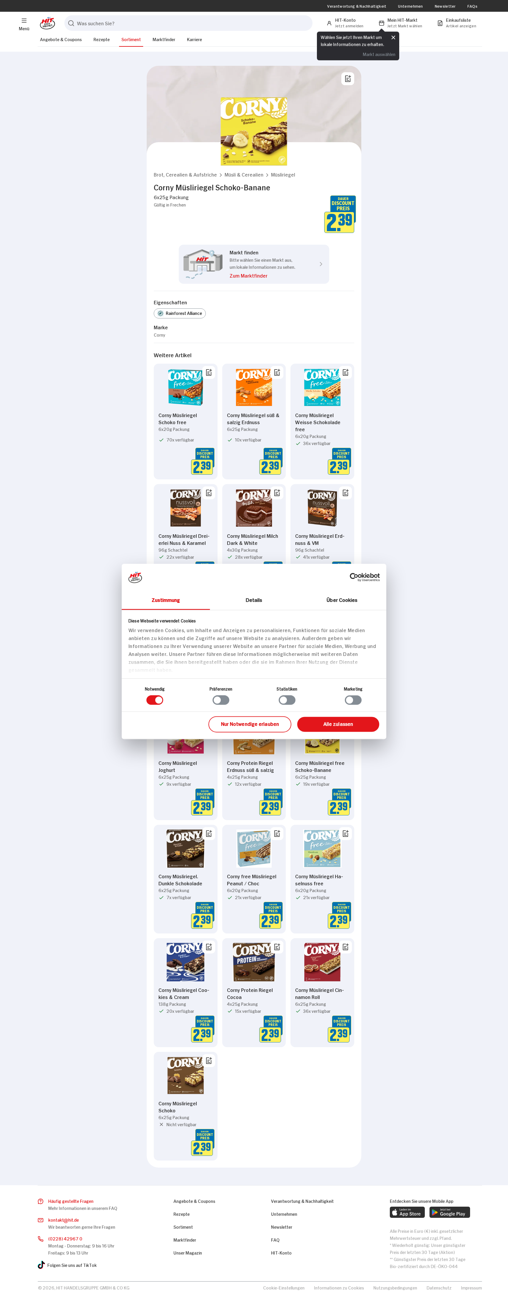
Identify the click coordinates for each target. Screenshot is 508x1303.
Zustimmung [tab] (166, 599)
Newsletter (445, 6)
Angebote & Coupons (61, 39)
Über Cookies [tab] (342, 599)
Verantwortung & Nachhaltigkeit (356, 6)
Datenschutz (439, 1287)
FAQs (472, 6)
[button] (185, 174)
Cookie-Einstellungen (284, 1287)
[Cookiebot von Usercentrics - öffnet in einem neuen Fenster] (354, 577)
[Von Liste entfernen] (208, 372)
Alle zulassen (338, 723)
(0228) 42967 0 (65, 1238)
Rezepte (101, 39)
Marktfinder (164, 39)
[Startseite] (46, 23)
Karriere (194, 39)
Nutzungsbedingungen (395, 1287)
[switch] (221, 700)
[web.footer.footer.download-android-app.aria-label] (450, 1212)
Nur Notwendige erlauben (250, 723)
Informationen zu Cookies (339, 1287)
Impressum (471, 1287)
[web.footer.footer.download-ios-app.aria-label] (407, 1212)
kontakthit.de (63, 1219)
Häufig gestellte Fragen (70, 1200)
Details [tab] (254, 599)
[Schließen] (393, 37)
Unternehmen (410, 6)
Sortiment (131, 39)
